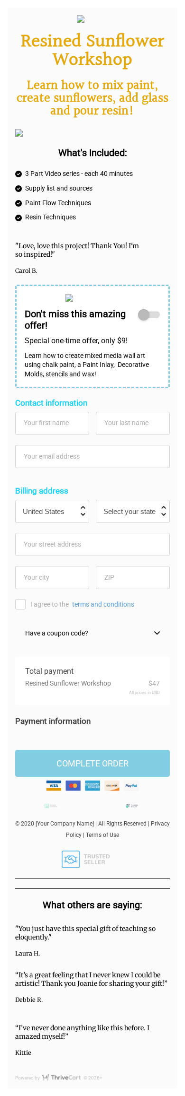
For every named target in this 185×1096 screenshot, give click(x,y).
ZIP (109, 577)
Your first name (46, 422)
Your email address (52, 456)
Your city (36, 577)
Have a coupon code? (56, 633)
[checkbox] (149, 315)
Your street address (52, 544)
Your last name (126, 422)
